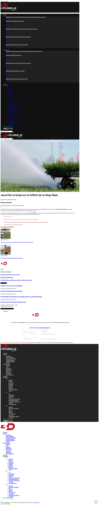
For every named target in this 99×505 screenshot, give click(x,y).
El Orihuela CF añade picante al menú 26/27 (15, 21)
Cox (9, 101)
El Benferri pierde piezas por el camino (10, 274)
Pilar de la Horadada (13, 116)
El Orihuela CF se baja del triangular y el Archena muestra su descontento (21, 29)
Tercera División (10, 357)
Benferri (10, 93)
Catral (10, 98)
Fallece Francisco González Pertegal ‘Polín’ (13, 302)
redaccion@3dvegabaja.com (43, 327)
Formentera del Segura (13, 107)
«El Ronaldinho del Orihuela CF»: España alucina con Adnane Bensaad (21, 297)
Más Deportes (6, 50)
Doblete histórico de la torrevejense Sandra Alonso (17, 79)
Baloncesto (9, 369)
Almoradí (10, 90)
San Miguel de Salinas (13, 124)
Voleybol (8, 372)
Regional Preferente (11, 358)
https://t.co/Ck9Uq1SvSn (10, 222)
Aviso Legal (3, 342)
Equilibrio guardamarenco (7, 277)
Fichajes (8, 362)
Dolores (10, 105)
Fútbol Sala (9, 371)
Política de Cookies (21, 342)
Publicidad (29, 342)
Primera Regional (10, 360)
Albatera (10, 88)
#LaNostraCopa (19, 222)
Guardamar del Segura (13, 109)
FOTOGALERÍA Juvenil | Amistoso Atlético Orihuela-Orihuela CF (16, 280)
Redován (10, 119)
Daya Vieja (11, 104)
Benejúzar (11, 92)
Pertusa (3, 205)
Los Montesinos (12, 112)
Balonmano (9, 373)
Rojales (10, 120)
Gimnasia (8, 368)
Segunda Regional (10, 361)
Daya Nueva (11, 103)
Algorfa (10, 89)
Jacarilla (10, 111)
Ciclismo (8, 52)
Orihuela (10, 115)
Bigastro (10, 96)
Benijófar (11, 94)
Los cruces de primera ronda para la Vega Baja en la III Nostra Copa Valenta (17, 242)
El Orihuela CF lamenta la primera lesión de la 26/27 (17, 44)
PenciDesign (37, 502)
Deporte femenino (5, 199)
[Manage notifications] (96, 502)
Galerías (5, 84)
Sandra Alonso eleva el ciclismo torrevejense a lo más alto (18, 63)
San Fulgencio (12, 121)
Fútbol (4, 15)
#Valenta (32, 222)
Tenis (7, 366)
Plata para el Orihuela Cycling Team (13, 55)
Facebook (5, 311)
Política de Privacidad (11, 342)
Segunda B (8, 18)
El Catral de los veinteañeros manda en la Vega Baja (12, 258)
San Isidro (11, 123)
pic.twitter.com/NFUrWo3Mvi (41, 222)
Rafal (10, 117)
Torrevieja (11, 125)
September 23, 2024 (17, 224)
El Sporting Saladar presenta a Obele (11, 291)
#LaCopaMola (26, 222)
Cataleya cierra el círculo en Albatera (12, 286)
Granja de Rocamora (13, 108)
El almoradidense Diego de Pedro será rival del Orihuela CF (18, 36)
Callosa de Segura (12, 97)
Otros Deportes (10, 375)
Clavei (71, 342)
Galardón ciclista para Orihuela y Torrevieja (15, 71)
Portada (5, 14)
